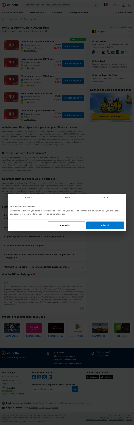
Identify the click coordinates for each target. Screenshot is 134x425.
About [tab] (106, 197)
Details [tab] (67, 197)
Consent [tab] (28, 197)
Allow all (105, 225)
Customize (65, 225)
